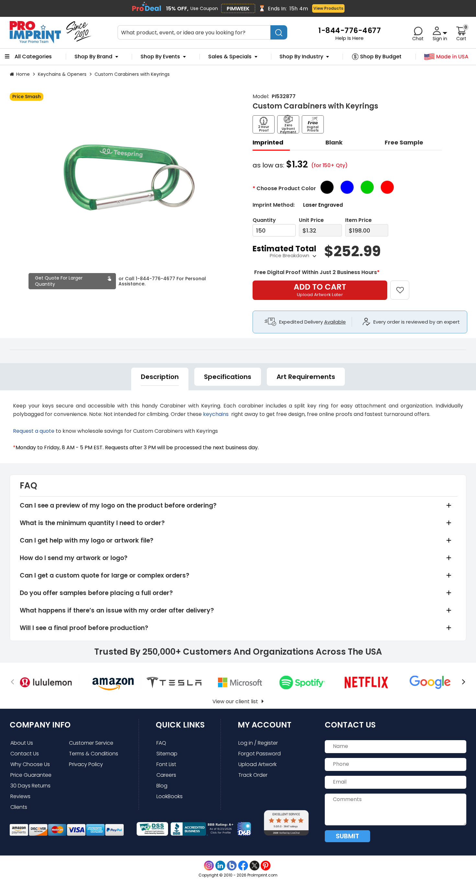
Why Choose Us (30, 764)
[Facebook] (243, 866)
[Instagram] (209, 866)
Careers (166, 775)
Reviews (20, 796)
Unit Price (311, 220)
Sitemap (166, 753)
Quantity (264, 220)
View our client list (235, 701)
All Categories (33, 56)
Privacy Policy (86, 764)
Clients (18, 807)
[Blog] (232, 866)
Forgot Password (259, 753)
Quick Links (180, 724)
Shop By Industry (301, 56)
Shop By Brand (93, 56)
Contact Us (24, 753)
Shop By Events (160, 56)
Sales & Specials (230, 56)
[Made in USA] (446, 57)
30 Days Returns (30, 785)
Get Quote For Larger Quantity (59, 281)
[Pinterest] (266, 866)
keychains (216, 414)
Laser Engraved (323, 204)
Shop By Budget (381, 56)
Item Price (358, 220)
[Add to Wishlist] (404, 285)
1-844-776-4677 (155, 278)
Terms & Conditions (93, 753)
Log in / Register (258, 743)
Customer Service (91, 743)
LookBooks (169, 796)
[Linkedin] (220, 866)
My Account (264, 724)
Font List (166, 764)
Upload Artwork (257, 764)
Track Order (252, 775)
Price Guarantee (30, 775)
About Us (21, 743)
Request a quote (33, 431)
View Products (328, 8)
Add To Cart (320, 289)
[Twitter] (254, 866)
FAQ (161, 743)
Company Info (40, 724)
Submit (347, 836)
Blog (161, 785)
